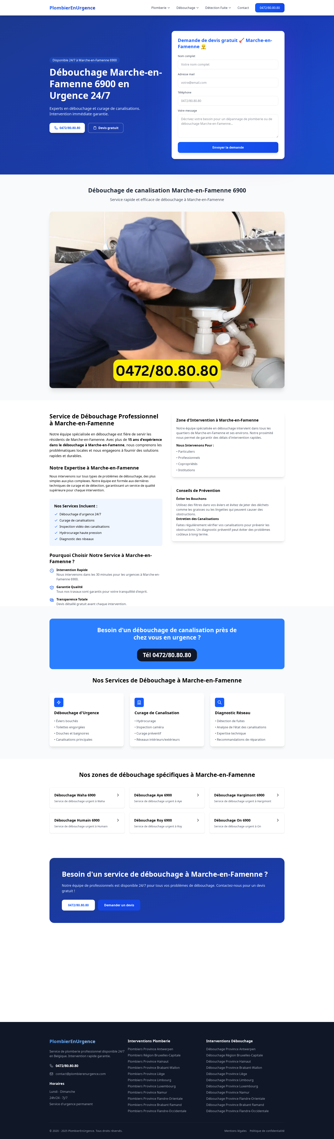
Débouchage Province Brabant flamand (235, 1105)
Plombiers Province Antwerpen (150, 1049)
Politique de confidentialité (267, 1131)
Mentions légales (235, 1131)
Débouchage (185, 8)
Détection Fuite (216, 8)
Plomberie (158, 8)
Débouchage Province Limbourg (230, 1080)
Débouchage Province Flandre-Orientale (235, 1098)
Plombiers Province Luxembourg (152, 1086)
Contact (243, 8)
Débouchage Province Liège (226, 1074)
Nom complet (186, 56)
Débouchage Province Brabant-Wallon (234, 1067)
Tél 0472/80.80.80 (167, 655)
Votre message (187, 110)
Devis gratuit (108, 128)
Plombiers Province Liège (146, 1074)
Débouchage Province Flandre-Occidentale (237, 1111)
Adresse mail (186, 74)
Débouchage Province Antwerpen (231, 1049)
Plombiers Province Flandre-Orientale (155, 1098)
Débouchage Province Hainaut (228, 1061)
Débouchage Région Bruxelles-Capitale (234, 1055)
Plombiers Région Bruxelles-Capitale (154, 1055)
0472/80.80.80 (270, 8)
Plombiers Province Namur (147, 1092)
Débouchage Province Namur (228, 1092)
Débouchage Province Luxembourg (232, 1086)
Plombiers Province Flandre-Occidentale (157, 1111)
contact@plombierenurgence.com (81, 1074)
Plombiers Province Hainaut (148, 1061)
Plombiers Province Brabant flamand (155, 1105)
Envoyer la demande (228, 147)
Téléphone (184, 92)
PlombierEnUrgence (72, 8)
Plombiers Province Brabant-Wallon (154, 1067)
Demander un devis (119, 905)
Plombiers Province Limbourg (149, 1080)
